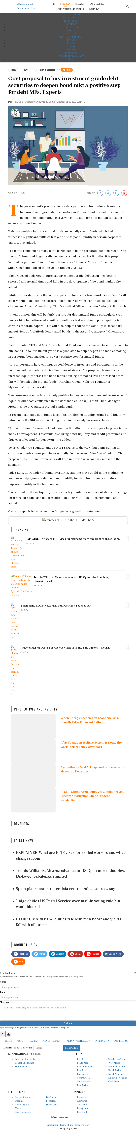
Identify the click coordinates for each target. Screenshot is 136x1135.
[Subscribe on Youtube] (124, 193)
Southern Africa (116, 1059)
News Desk (52, 1104)
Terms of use (67, 1125)
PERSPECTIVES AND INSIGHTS (71, 9)
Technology (71, 21)
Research (51, 1100)
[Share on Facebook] (100, 193)
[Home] (53, 3)
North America (116, 1074)
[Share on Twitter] (108, 193)
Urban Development (71, 56)
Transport (71, 53)
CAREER (34, 1041)
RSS (20, 961)
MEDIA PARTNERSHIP (78, 1041)
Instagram (82, 1108)
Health (71, 40)
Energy (71, 30)
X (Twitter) (82, 1100)
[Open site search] (127, 6)
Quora (77, 954)
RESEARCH (79, 3)
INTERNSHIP (102, 1041)
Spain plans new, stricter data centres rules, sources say (65, 888)
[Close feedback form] (135, 972)
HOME (8, 1041)
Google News (114, 954)
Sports (71, 49)
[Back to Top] (3, 1034)
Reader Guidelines (24, 1062)
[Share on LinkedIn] (116, 193)
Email (3, 992)
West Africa (114, 1062)
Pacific (80, 1059)
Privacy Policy (82, 1125)
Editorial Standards (25, 1059)
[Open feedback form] (8, 1034)
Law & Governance (71, 37)
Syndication (21, 1066)
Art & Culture (71, 18)
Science (71, 43)
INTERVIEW (94, 9)
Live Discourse (23, 1112)
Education (71, 27)
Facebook (23, 954)
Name (3, 981)
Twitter (41, 954)
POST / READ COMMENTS (76, 520)
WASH (71, 59)
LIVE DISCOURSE (97, 3)
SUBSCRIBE (71, 1047)
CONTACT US (121, 1041)
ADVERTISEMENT (52, 1041)
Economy (71, 24)
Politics (71, 34)
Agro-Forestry (71, 14)
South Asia (82, 1062)
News (26, 69)
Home (13, 69)
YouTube (82, 1104)
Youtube (95, 954)
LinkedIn (59, 954)
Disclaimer (52, 1125)
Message (4, 1002)
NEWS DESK (65, 3)
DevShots (51, 1097)
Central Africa (84, 1081)
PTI (10, 102)
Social (71, 46)
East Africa (82, 1085)
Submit (68, 1023)
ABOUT (21, 1041)
